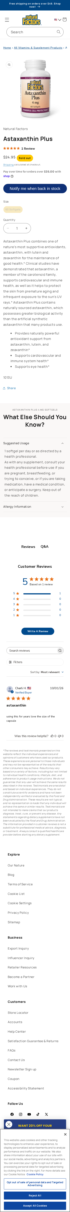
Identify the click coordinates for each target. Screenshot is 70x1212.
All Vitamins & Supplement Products (38, 47)
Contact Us (16, 1060)
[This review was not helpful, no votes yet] (59, 736)
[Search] (58, 32)
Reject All (35, 1195)
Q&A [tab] (44, 546)
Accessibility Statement (26, 1088)
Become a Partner (21, 977)
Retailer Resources (22, 967)
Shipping (8, 164)
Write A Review (37, 631)
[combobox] (35, 32)
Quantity (9, 220)
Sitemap (14, 922)
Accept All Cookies (35, 1205)
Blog (11, 875)
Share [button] (11, 388)
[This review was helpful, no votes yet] (52, 736)
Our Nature (16, 865)
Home (7, 47)
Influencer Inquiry (21, 958)
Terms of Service (20, 884)
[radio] (13, 209)
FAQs (12, 1050)
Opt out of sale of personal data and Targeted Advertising (35, 1183)
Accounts (15, 1022)
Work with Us (17, 986)
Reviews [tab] (28, 546)
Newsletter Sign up (22, 1069)
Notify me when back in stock (35, 188)
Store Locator (18, 1013)
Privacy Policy (18, 913)
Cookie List (16, 894)
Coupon (13, 1079)
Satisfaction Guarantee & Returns (33, 1041)
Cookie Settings (20, 903)
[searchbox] (31, 650)
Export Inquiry (18, 948)
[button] (7, 19)
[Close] (65, 1134)
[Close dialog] (8, 1124)
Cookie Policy (35, 1174)
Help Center (17, 1031)
